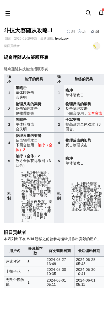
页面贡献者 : (12, 46)
